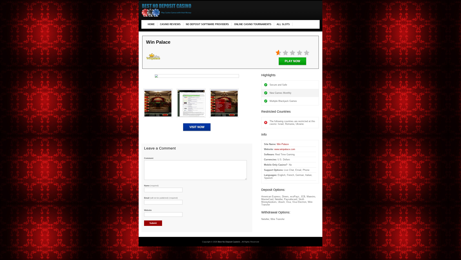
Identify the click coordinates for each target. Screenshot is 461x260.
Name (151, 186)
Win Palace (283, 144)
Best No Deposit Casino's (229, 242)
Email (161, 198)
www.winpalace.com (284, 149)
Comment (148, 158)
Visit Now (196, 127)
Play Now (292, 61)
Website (148, 210)
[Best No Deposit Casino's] (166, 16)
